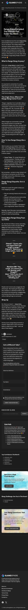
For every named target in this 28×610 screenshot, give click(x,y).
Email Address (7, 390)
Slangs (4, 339)
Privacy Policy (5, 595)
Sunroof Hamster (8, 500)
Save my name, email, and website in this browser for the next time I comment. (14, 398)
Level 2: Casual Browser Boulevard (16, 437)
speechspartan (8, 460)
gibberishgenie (8, 464)
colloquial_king (8, 457)
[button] (2, 3)
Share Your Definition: (8, 370)
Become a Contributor (7, 588)
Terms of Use (5, 593)
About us (4, 586)
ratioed (6, 501)
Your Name (6, 382)
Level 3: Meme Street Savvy (14, 439)
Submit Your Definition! (11, 402)
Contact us (4, 597)
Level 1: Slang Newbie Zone (14, 436)
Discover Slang (8, 410)
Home (3, 7)
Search (24, 413)
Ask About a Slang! (6, 590)
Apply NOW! (9, 486)
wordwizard (7, 459)
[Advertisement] (14, 552)
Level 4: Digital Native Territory (15, 440)
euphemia (6, 462)
